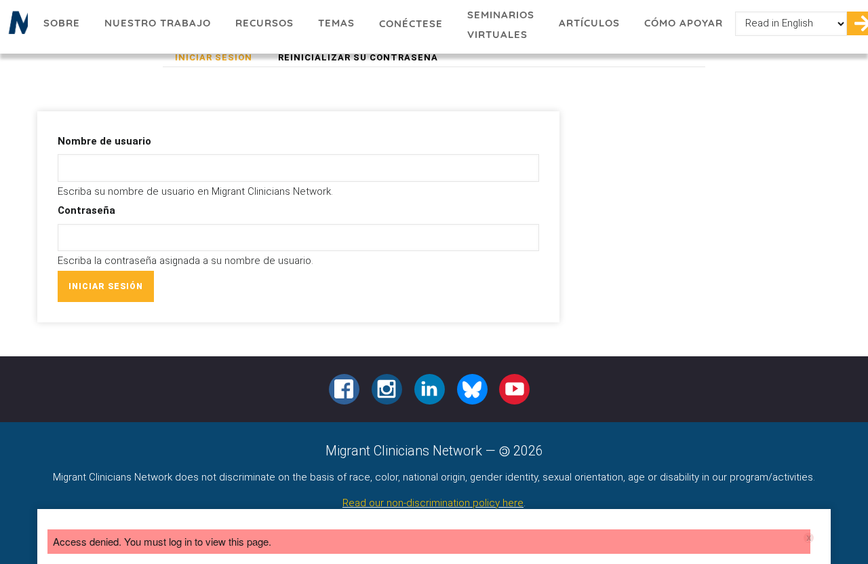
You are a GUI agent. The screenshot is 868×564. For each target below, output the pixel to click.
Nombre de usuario (104, 141)
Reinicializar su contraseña (358, 57)
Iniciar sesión (219, 59)
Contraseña (86, 210)
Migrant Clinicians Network (15, 26)
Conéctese (411, 23)
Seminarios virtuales (500, 24)
